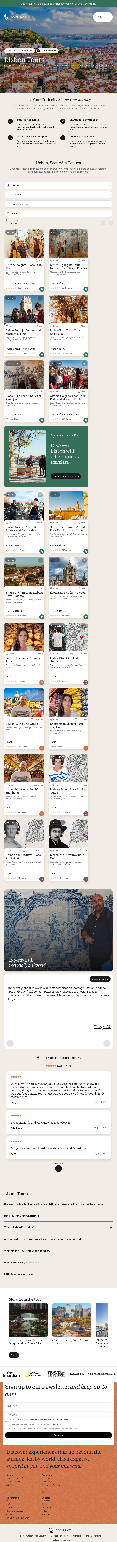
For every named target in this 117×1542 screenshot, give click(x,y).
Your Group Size (11, 223)
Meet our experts (100, 979)
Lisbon (31, 51)
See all (14, 1355)
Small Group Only (14, 220)
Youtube (45, 1514)
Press (44, 1492)
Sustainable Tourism (51, 1485)
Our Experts (47, 1481)
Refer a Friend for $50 (15, 1478)
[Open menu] (107, 17)
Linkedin (45, 1511)
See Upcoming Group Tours (66, 476)
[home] (16, 19)
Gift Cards (10, 1485)
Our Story (46, 1478)
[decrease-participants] (103, 223)
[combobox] (58, 185)
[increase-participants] (111, 223)
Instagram (46, 1507)
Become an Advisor (14, 1511)
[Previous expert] (10, 1043)
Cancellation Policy (59, 1535)
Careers (45, 1488)
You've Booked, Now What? (18, 1517)
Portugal (23, 51)
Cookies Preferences (61, 1540)
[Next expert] (107, 1043)
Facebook (46, 1500)
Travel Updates (13, 1507)
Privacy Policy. (55, 1424)
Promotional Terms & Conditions (86, 1535)
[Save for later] (40, 232)
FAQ (8, 1504)
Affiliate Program (13, 1481)
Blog (8, 1500)
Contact (10, 1514)
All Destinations (11, 51)
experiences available (47, 51)
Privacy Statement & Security (33, 1535)
